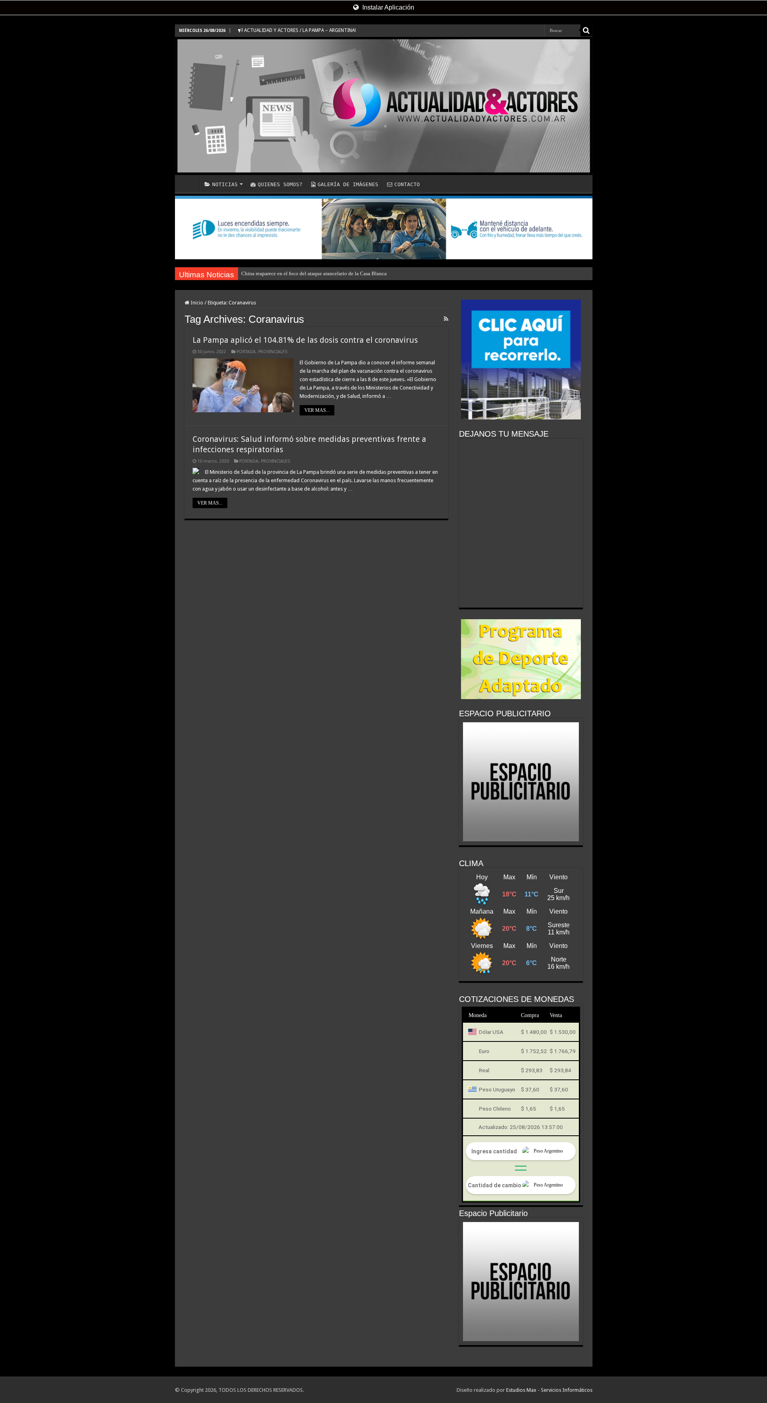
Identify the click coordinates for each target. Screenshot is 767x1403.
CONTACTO (407, 184)
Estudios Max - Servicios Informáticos (549, 1390)
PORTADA (246, 351)
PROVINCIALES (272, 351)
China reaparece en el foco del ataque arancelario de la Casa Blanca (314, 273)
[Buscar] (586, 30)
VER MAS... (317, 410)
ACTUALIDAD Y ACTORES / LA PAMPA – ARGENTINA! (299, 30)
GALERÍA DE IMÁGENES (348, 184)
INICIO (189, 183)
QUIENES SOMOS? (280, 184)
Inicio (196, 303)
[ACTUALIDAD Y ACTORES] (383, 106)
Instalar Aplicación (387, 7)
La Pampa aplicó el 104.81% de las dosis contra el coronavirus (305, 340)
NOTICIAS (225, 184)
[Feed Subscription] (446, 319)
